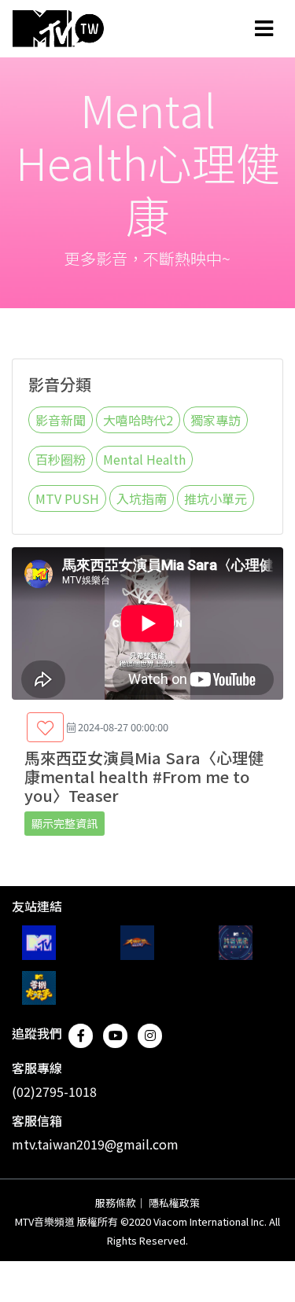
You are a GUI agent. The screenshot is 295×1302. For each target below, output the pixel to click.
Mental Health (144, 459)
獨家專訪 (215, 419)
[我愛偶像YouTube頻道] (235, 942)
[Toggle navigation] (263, 28)
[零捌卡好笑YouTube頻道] (39, 987)
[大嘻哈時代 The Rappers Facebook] (137, 942)
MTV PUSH (67, 498)
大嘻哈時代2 (138, 419)
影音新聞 (60, 419)
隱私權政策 (174, 1202)
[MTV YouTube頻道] (39, 942)
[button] (45, 727)
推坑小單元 (215, 498)
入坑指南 (141, 498)
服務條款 (115, 1202)
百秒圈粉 (60, 459)
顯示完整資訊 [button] (64, 823)
